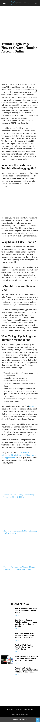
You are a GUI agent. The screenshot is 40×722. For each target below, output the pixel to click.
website (32, 406)
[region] (20, 25)
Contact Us (18, 709)
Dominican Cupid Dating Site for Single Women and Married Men (19, 496)
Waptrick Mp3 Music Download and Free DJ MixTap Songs (24, 647)
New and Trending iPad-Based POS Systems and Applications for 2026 (24, 635)
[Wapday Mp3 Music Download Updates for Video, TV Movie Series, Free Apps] (7, 671)
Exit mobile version (20, 719)
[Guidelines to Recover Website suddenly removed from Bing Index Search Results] (7, 623)
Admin (17, 615)
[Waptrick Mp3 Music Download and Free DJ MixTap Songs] (7, 648)
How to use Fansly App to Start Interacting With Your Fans (20, 532)
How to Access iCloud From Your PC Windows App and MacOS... (26, 611)
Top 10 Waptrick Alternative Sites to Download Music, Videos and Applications (19, 455)
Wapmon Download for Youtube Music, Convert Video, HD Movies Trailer (19, 568)
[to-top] (38, 719)
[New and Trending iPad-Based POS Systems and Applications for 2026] (7, 637)
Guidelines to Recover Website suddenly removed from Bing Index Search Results (26, 623)
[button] (4, 3)
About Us (10, 709)
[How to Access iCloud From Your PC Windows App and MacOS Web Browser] (7, 612)
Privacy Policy (28, 709)
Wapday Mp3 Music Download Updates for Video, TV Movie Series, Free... (26, 670)
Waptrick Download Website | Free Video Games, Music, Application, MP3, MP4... (26, 658)
